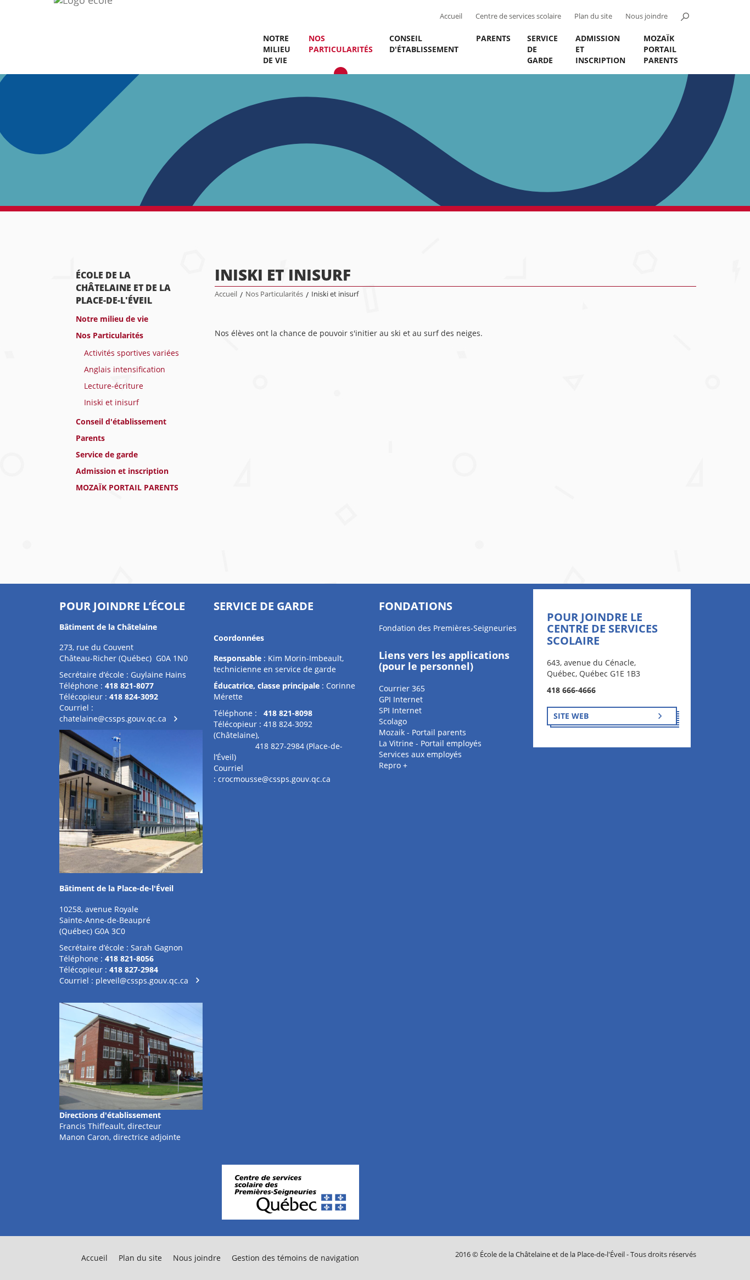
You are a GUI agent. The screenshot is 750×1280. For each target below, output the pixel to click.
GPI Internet (401, 699)
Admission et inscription (600, 49)
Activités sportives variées (131, 353)
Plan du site (593, 16)
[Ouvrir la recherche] (684, 16)
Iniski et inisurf (111, 402)
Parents (493, 38)
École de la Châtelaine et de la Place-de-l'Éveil (123, 287)
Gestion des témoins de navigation (295, 1258)
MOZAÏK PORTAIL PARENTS (660, 49)
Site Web (571, 716)
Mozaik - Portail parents (422, 732)
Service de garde (542, 49)
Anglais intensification (124, 369)
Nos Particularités (341, 43)
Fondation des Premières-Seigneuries (448, 628)
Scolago (393, 721)
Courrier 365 (402, 688)
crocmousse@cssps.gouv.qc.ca (274, 779)
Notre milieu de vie (276, 49)
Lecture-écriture (113, 386)
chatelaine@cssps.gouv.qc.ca (112, 718)
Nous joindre (646, 16)
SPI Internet (400, 710)
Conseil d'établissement (423, 43)
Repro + (393, 765)
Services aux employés (420, 754)
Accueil (451, 16)
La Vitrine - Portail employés (430, 743)
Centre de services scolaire (518, 16)
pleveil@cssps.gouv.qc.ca (142, 980)
